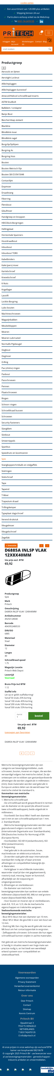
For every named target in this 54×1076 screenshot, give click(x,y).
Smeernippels (8, 441)
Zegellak (6, 537)
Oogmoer (6, 356)
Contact (38, 41)
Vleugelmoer (8, 525)
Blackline (6, 126)
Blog (45, 41)
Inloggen (6, 41)
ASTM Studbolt (9, 102)
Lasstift (5, 295)
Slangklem (7, 428)
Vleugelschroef (9, 531)
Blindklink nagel (9, 138)
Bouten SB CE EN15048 (13, 174)
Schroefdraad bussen (12, 410)
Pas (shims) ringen (11, 368)
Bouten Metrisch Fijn (12, 168)
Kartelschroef (8, 271)
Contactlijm (7, 180)
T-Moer (5, 495)
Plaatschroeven (9, 392)
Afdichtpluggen (9, 84)
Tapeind (5, 489)
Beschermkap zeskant (12, 120)
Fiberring (6, 199)
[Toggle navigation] (48, 32)
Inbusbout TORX (10, 253)
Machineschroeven (11, 314)
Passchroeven (8, 380)
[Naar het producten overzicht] (22, 753)
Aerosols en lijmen (11, 71)
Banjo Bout (7, 114)
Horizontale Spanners (12, 235)
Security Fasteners (11, 422)
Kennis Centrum (27, 1013)
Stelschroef (7, 477)
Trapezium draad (10, 501)
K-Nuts (5, 283)
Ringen (5, 398)
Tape (4, 483)
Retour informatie (27, 990)
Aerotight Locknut (10, 77)
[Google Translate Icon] (49, 41)
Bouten (5, 162)
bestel (39, 716)
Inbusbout (7, 247)
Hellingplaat (7, 229)
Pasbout (6, 374)
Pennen (5, 386)
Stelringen (7, 471)
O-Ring (5, 362)
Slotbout (6, 435)
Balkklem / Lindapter (12, 108)
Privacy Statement (27, 981)
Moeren (5, 332)
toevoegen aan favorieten (17, 732)
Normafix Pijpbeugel (12, 344)
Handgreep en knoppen (13, 217)
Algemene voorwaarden (27, 977)
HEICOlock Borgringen (12, 223)
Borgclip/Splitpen (10, 144)
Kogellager (7, 289)
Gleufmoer (7, 211)
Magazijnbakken (9, 320)
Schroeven (7, 416)
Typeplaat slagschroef (12, 513)
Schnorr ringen (9, 404)
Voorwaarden (27, 972)
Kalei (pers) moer (10, 265)
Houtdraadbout (9, 241)
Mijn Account (14, 43)
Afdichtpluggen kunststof (14, 90)
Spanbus (6, 447)
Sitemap (27, 1009)
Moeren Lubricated (11, 338)
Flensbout (6, 205)
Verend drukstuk (10, 519)
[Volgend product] (32, 753)
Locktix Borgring (10, 301)
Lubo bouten (8, 308)
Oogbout (6, 350)
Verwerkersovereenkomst (27, 986)
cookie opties (27, 2)
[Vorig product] (27, 753)
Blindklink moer (9, 132)
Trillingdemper (9, 507)
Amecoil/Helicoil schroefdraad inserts (20, 96)
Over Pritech (27, 1000)
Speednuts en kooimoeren (15, 453)
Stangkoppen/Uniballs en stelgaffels (19, 465)
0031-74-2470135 (26, 21)
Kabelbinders (8, 259)
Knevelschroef (9, 277)
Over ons (27, 995)
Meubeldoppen (9, 326)
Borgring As (7, 150)
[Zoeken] (49, 49)
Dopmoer (6, 186)
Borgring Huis (8, 156)
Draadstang (7, 193)
